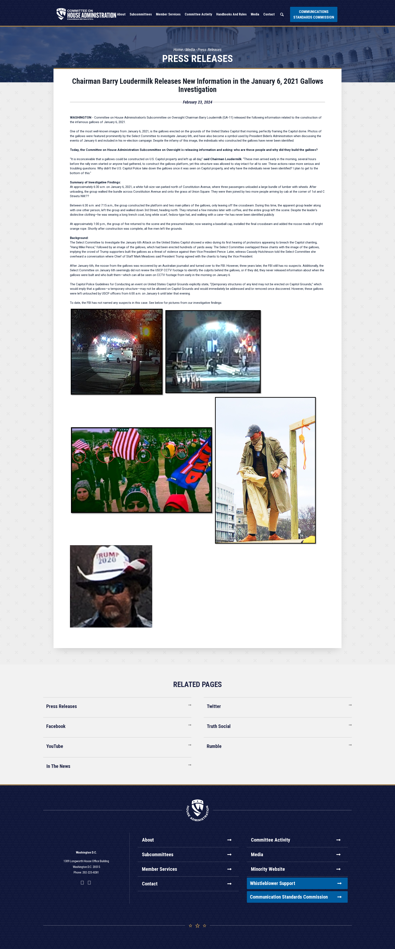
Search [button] (282, 14)
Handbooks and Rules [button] (231, 14)
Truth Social (219, 726)
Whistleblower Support (272, 883)
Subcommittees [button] (141, 14)
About (148, 840)
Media (190, 49)
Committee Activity (270, 840)
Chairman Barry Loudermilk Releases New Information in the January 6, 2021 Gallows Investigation (197, 85)
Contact (150, 884)
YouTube (54, 746)
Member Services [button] (168, 14)
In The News (58, 766)
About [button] (121, 14)
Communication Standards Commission (289, 897)
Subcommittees (157, 854)
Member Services (159, 869)
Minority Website (268, 869)
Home (178, 49)
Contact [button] (269, 14)
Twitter (214, 706)
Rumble (214, 746)
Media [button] (255, 14)
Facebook (55, 726)
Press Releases (210, 49)
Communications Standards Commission (313, 14)
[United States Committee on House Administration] (86, 14)
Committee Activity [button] (198, 14)
